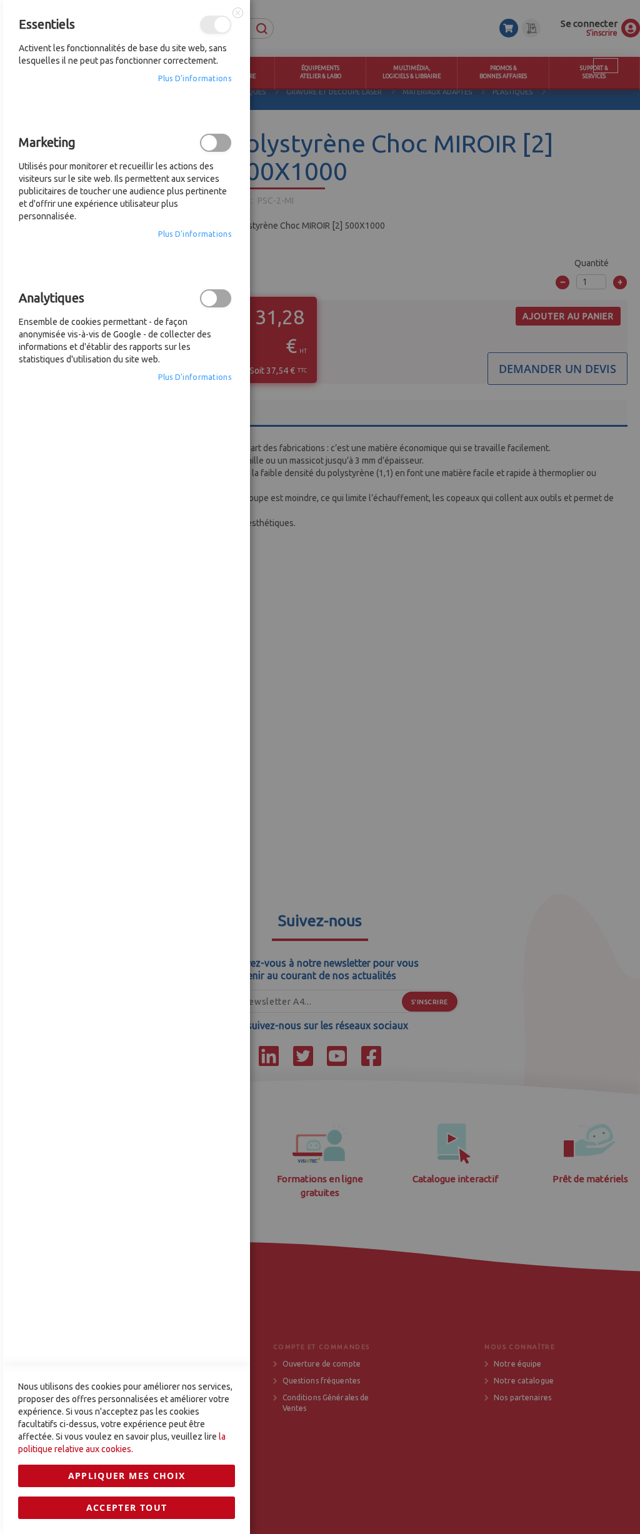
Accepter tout (127, 1507)
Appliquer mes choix (127, 1476)
